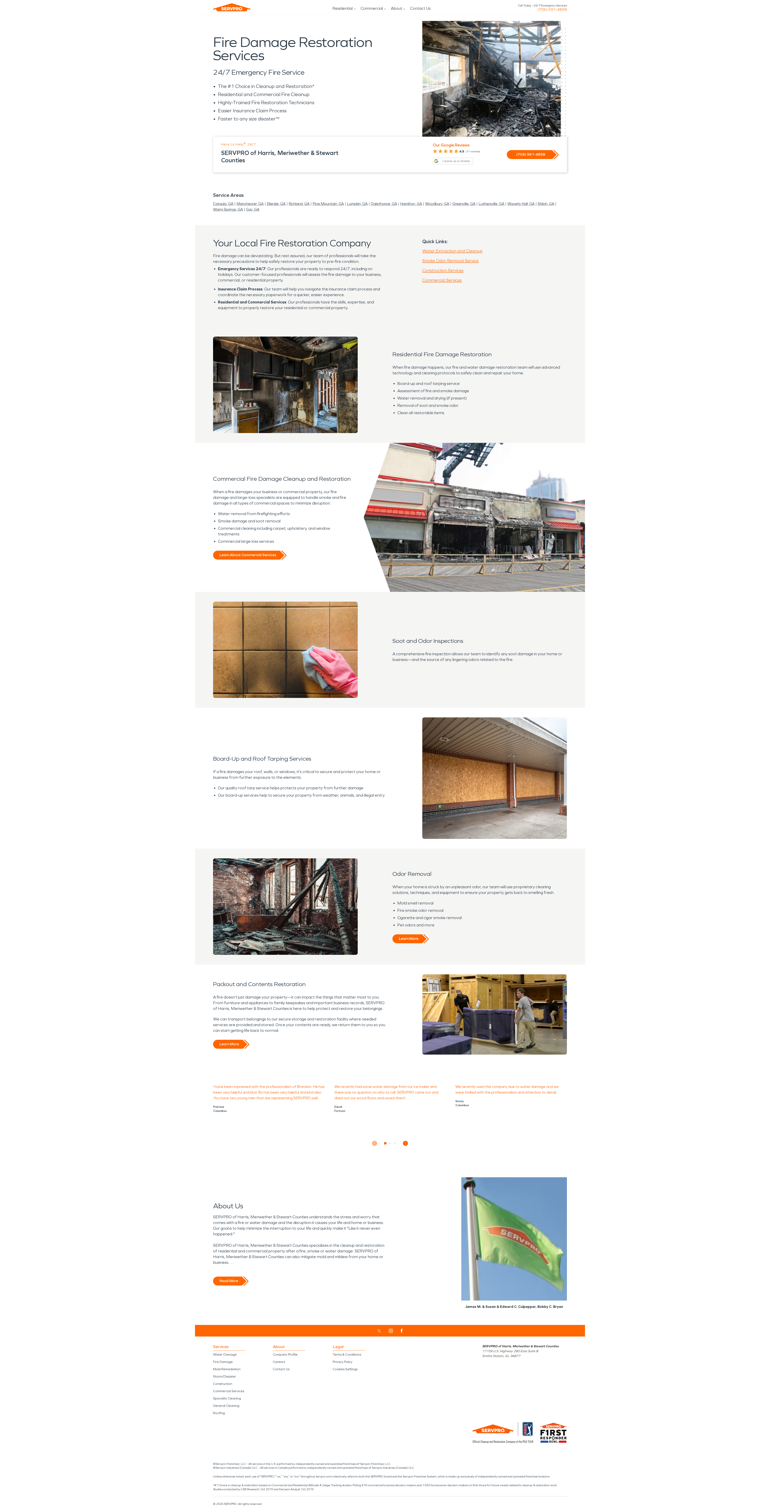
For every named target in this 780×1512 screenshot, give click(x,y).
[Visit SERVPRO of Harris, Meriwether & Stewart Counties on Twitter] (379, 1330)
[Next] (405, 1143)
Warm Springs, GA (228, 209)
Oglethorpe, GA (384, 203)
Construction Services (443, 270)
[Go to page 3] (394, 1143)
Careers (279, 1362)
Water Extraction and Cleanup (452, 250)
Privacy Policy (342, 1362)
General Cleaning (226, 1406)
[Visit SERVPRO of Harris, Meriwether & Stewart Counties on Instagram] (391, 1331)
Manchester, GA (250, 203)
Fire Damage (223, 1362)
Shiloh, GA (546, 203)
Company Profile (285, 1354)
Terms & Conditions (347, 1354)
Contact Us (420, 8)
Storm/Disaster (224, 1376)
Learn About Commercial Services (248, 555)
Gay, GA (252, 209)
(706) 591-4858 (552, 9)
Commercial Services (442, 280)
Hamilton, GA (411, 203)
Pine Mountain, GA (328, 203)
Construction (222, 1384)
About (396, 8)
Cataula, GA (223, 203)
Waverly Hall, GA (521, 203)
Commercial (372, 8)
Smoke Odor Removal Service (450, 260)
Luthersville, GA (491, 203)
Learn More (408, 938)
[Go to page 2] (390, 1143)
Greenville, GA (464, 203)
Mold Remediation (226, 1369)
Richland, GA (299, 203)
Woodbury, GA (437, 203)
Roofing (219, 1413)
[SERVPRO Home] (231, 7)
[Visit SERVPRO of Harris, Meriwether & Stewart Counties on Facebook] (402, 1331)
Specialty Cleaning (227, 1398)
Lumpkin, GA (357, 203)
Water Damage (225, 1354)
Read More (229, 1281)
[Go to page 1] (385, 1143)
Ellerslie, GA (276, 203)
